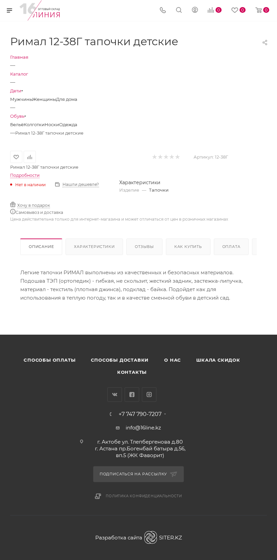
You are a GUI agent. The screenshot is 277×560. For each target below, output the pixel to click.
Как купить (188, 246)
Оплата (231, 246)
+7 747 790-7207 (140, 414)
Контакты (132, 372)
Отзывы (144, 246)
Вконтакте (114, 394)
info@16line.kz (143, 427)
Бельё (17, 124)
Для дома (66, 99)
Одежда (68, 124)
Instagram (149, 394)
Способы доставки (120, 360)
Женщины (44, 99)
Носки (52, 124)
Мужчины (21, 99)
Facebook (132, 394)
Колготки (34, 124)
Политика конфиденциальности (144, 496)
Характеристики (94, 246)
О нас (172, 360)
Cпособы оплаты (49, 360)
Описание (41, 246)
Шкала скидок (218, 360)
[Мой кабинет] (195, 10)
